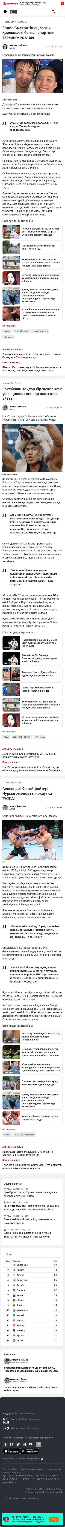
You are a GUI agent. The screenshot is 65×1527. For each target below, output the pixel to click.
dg (42, 1458)
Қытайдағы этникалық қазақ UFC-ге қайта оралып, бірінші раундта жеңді (27, 1153)
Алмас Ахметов (17, 406)
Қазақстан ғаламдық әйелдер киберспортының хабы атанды (31, 1389)
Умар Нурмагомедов (24, 1135)
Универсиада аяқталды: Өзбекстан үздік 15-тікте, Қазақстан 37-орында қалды (31, 356)
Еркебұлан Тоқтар (21, 737)
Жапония (8, 337)
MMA (19, 383)
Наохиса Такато (40, 331)
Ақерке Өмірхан (18, 45)
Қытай (7, 1135)
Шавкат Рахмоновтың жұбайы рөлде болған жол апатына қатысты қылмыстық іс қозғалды (31, 369)
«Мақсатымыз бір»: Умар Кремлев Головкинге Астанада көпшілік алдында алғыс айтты (31, 1207)
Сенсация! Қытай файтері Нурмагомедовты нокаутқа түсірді (30, 1221)
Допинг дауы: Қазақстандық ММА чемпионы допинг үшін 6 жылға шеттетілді (29, 755)
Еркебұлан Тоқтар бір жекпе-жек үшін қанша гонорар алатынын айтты (30, 1194)
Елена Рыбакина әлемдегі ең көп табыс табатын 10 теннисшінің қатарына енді (27, 1234)
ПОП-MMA (39, 737)
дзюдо (7, 331)
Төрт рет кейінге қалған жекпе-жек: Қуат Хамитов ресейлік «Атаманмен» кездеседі (32, 1166)
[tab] (10, 1254)
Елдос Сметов (21, 331)
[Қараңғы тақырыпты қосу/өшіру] (60, 11)
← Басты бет (8, 22)
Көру (53, 1519)
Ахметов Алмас (19, 1359)
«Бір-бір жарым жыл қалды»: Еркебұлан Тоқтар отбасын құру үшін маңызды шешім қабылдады (31, 769)
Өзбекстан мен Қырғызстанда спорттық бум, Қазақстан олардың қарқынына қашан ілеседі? (31, 1369)
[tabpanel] (31, 1301)
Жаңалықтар (23, 22)
